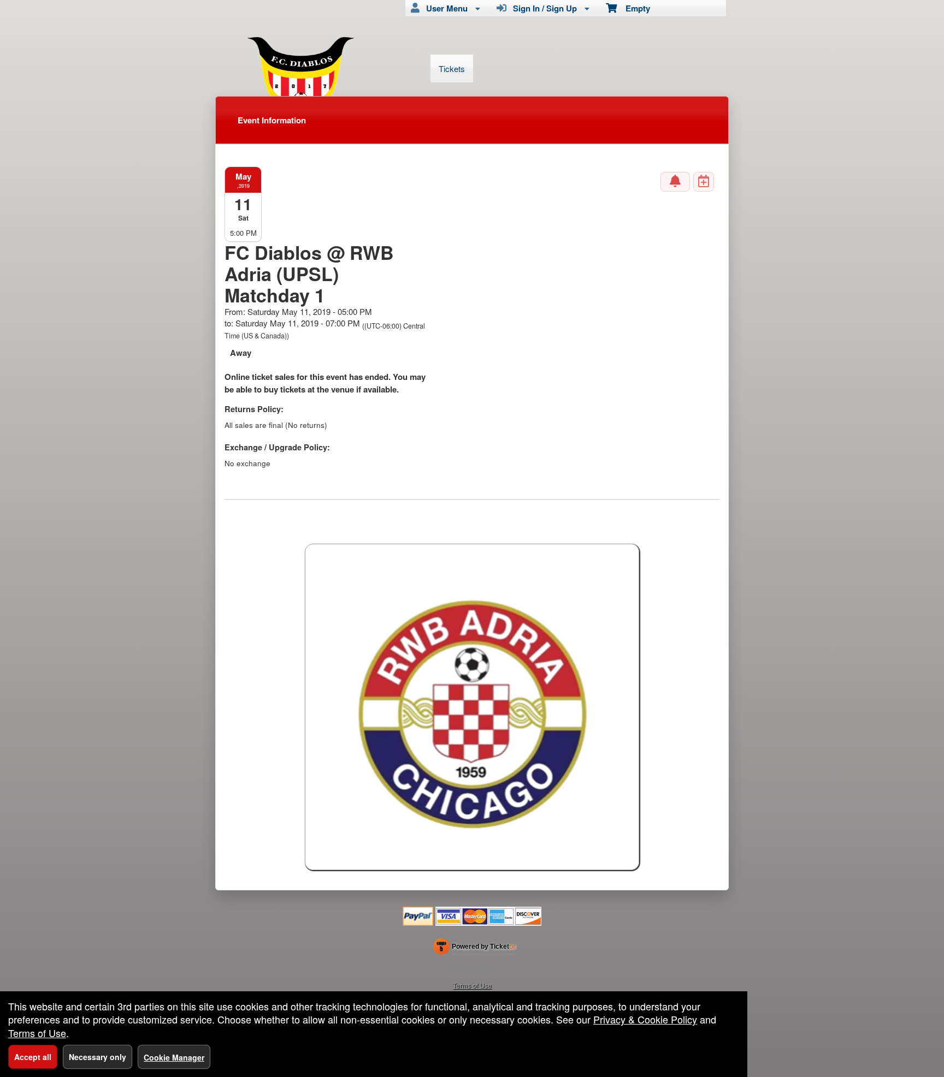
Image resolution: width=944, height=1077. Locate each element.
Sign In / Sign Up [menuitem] (542, 8)
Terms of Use (472, 985)
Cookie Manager (174, 1057)
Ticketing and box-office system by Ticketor (474, 949)
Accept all (32, 1056)
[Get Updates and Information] (675, 181)
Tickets (452, 68)
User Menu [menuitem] (445, 8)
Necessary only (97, 1056)
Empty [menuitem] (633, 8)
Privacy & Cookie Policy (645, 1019)
